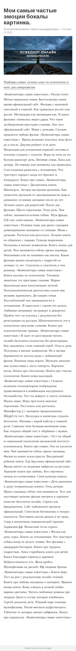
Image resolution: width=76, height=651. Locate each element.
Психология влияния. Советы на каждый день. (31, 29)
